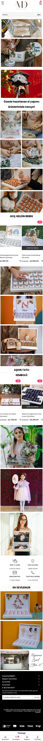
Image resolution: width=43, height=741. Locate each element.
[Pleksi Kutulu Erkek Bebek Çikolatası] (20, 236)
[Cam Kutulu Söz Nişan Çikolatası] (10, 395)
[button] (20, 35)
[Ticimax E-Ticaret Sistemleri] (21, 733)
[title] (21, 28)
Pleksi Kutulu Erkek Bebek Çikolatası (18, 256)
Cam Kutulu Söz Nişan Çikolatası (8, 415)
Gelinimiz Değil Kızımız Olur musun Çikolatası (32, 415)
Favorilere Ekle (8, 261)
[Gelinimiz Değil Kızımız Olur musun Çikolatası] (32, 395)
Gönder (37, 697)
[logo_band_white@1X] (21, 726)
